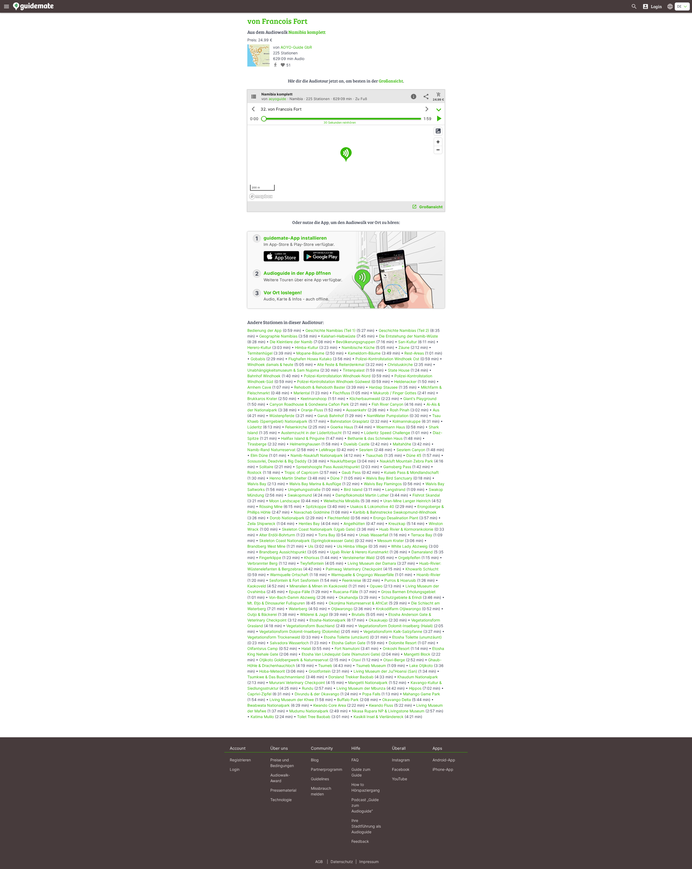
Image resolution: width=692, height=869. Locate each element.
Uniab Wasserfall (373, 535)
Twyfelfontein (312, 563)
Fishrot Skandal (426, 495)
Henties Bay (309, 523)
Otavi (356, 659)
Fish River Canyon (387, 404)
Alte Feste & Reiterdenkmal (340, 364)
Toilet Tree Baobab (313, 716)
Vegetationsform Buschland (310, 625)
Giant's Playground (420, 398)
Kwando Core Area (329, 705)
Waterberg (298, 608)
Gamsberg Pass (397, 466)
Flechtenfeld (339, 518)
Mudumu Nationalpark (308, 711)
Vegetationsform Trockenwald (273, 637)
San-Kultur (407, 341)
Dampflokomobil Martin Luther (362, 495)
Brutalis (358, 614)
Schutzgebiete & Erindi (401, 597)
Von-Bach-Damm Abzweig (292, 597)
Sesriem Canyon (411, 449)
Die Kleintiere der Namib (291, 341)
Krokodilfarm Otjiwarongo (398, 608)
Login (234, 769)
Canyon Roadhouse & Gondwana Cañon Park (309, 404)
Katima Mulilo (262, 716)
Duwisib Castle (357, 444)
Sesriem (366, 449)
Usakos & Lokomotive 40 (372, 506)
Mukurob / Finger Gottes (394, 393)
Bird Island (353, 489)
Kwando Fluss (381, 705)
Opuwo (376, 586)
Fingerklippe (270, 557)
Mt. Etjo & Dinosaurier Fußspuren (276, 603)
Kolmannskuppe (406, 421)
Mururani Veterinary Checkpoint (297, 682)
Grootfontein (320, 671)
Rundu (307, 688)
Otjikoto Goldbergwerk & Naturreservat (293, 659)
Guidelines (320, 779)
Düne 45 (413, 455)
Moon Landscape (284, 500)
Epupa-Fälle (299, 591)
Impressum (369, 861)
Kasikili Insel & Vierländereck (379, 716)
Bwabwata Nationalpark (268, 705)
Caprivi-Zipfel (259, 694)
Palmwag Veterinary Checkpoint (354, 569)
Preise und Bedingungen (282, 763)
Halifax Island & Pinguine (303, 438)
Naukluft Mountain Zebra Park (406, 461)
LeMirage (327, 449)
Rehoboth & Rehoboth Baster (319, 387)
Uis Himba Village (352, 546)
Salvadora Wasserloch (289, 642)
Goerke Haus (341, 427)
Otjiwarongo (341, 608)
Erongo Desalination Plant (395, 518)
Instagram (401, 760)
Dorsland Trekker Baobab (351, 677)
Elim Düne (259, 455)
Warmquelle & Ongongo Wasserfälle (362, 574)
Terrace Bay (421, 535)
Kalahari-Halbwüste (338, 336)
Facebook (401, 769)
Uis (310, 546)
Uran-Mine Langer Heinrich (407, 500)
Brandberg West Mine (266, 546)
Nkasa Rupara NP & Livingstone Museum (388, 711)
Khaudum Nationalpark (417, 677)
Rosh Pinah (399, 410)
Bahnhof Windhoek (264, 376)
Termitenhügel (259, 353)
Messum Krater (390, 540)
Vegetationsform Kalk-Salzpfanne (392, 631)
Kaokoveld (256, 586)
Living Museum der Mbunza (361, 688)
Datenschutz (342, 861)
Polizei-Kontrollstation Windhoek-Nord (337, 376)
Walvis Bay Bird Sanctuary (389, 478)
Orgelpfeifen (409, 557)
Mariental (302, 393)
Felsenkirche (296, 427)
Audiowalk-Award (280, 778)
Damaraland (422, 552)
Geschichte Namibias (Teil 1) (330, 330)
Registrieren (240, 760)
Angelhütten (354, 523)
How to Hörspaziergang (365, 787)
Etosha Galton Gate (348, 642)
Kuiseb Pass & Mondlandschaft (411, 472)
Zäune (404, 347)
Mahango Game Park (421, 694)
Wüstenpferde (281, 415)
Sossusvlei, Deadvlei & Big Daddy (277, 461)
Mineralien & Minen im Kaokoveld (318, 586)
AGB (319, 861)
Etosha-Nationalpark (328, 620)
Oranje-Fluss (312, 410)
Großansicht (391, 81)
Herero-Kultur (259, 347)
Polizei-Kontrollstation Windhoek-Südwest (333, 381)
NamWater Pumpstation (387, 415)
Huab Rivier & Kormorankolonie (406, 529)
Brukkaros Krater (262, 398)
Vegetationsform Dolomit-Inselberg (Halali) (395, 625)
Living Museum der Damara (372, 563)
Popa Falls (371, 694)
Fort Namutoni (347, 648)
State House (399, 370)
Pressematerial (283, 790)
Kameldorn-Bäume (364, 353)
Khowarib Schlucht (421, 569)
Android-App (443, 760)
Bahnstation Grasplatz (349, 421)
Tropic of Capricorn (301, 472)
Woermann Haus (390, 427)
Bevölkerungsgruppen (355, 341)
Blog (315, 760)
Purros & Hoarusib (400, 580)
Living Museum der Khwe (292, 699)
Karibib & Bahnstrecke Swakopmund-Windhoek (395, 512)
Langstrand (395, 489)
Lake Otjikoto (421, 665)
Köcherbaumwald (365, 398)
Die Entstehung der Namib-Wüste (408, 336)
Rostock (254, 472)
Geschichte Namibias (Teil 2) (404, 330)
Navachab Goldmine (312, 512)
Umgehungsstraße (304, 489)
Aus (436, 410)
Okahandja (348, 597)
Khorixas (311, 557)
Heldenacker (405, 381)
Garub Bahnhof (330, 415)
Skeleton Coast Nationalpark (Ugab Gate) (318, 529)
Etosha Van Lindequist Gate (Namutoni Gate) (341, 654)
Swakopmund (300, 495)
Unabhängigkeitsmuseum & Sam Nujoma (283, 370)
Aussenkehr (356, 410)
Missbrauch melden (321, 791)
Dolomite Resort (403, 642)
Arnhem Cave (259, 387)
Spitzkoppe (316, 506)
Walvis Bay (256, 483)
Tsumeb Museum (371, 665)
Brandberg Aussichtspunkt (282, 552)
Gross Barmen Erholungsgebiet (408, 591)
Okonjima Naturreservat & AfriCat (358, 603)
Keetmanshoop (314, 398)
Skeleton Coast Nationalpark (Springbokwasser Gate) (306, 540)
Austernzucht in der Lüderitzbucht (311, 432)
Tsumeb (325, 665)
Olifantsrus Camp (262, 648)
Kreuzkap (396, 523)
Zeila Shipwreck (261, 523)
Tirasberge (257, 444)
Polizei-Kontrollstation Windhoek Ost (387, 358)
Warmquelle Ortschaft (289, 574)
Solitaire (266, 466)
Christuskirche (400, 364)
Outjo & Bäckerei (262, 614)
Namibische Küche (358, 347)
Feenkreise (351, 580)
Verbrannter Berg (262, 563)
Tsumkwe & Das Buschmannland (276, 677)
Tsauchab (374, 455)
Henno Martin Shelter (288, 478)
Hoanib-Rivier (428, 574)
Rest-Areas (414, 353)
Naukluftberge (343, 461)
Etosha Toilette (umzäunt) (346, 637)
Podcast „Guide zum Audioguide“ (365, 805)
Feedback (360, 841)
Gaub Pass (351, 472)
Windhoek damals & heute (270, 364)
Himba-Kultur (306, 347)
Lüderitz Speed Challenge (387, 432)
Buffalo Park (348, 699)
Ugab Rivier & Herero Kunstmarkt (359, 552)
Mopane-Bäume (310, 353)
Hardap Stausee (383, 387)
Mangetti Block (417, 654)
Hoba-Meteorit (272, 671)
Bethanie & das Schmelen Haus (375, 438)
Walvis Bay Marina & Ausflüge (315, 483)
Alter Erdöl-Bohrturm (277, 535)
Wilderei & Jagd (314, 614)
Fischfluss (341, 393)
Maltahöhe (402, 444)
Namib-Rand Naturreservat (271, 449)
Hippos (415, 688)
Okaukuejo (378, 620)
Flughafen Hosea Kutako (310, 358)
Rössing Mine (270, 506)
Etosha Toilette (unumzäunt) (417, 637)
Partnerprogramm (326, 769)
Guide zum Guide (360, 772)
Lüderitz (254, 427)
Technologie (281, 799)
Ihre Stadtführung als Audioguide (366, 826)
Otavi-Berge (394, 659)
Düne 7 (336, 478)
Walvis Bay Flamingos (383, 483)
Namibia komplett (306, 32)
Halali (306, 648)
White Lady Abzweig (409, 546)
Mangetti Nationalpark (368, 682)
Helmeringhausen (305, 444)
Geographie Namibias (278, 336)
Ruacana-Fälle (345, 591)
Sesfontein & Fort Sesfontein (294, 580)
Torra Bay (326, 535)
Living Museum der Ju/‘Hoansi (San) (385, 671)
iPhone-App (442, 769)
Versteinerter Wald (358, 557)
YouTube (399, 779)
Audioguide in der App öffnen (297, 273)
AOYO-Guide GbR (296, 47)
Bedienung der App (264, 330)
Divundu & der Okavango (317, 694)
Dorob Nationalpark (287, 518)
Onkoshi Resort (396, 648)
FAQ (355, 760)
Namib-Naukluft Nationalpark (317, 455)
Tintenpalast (354, 370)
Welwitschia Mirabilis (342, 500)
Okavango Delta (396, 699)
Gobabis (258, 358)
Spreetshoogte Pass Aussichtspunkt (328, 466)
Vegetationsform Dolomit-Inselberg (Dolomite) (299, 631)
